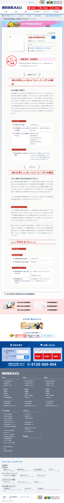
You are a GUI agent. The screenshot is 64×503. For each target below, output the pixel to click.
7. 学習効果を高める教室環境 (10, 426)
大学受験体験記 (52, 310)
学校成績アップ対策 (8, 385)
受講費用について (28, 416)
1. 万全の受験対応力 (8, 414)
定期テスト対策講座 (29, 395)
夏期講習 (5, 391)
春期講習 (5, 389)
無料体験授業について (29, 422)
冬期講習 (5, 393)
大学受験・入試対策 (50, 383)
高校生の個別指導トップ (50, 381)
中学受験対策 (6, 383)
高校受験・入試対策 (29, 383)
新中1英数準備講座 (8, 397)
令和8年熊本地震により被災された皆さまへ (19, 19)
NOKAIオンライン (7, 432)
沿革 (4, 448)
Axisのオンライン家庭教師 (9, 434)
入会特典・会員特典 (29, 418)
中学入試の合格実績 (23, 302)
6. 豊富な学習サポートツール (9, 424)
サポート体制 (27, 429)
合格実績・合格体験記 (8, 450)
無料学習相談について (29, 424)
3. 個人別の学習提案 (8, 418)
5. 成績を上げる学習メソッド (9, 422)
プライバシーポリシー (25, 497)
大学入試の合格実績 (23, 310)
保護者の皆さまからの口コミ (30, 427)
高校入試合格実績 (28, 401)
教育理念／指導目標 (8, 446)
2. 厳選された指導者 (8, 416)
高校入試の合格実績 (23, 306)
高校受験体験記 (52, 306)
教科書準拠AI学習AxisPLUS (9, 436)
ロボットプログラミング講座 (9, 442)
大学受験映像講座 (7, 438)
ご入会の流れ (27, 414)
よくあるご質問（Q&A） (29, 431)
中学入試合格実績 (7, 401)
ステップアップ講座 (7, 440)
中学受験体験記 (52, 302)
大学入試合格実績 (49, 401)
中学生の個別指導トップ (29, 381)
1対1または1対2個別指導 (9, 430)
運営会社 (4, 497)
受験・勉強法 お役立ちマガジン (10, 405)
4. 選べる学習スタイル (8, 420)
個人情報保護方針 (14, 497)
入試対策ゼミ (6, 395)
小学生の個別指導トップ (8, 381)
